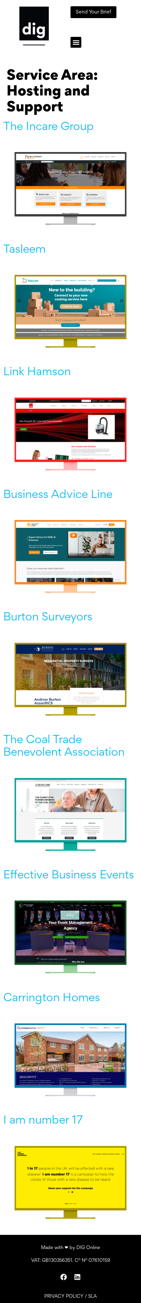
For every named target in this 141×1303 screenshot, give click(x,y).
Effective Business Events (68, 876)
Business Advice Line (57, 495)
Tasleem (24, 250)
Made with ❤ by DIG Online (70, 1248)
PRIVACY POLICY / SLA (70, 1296)
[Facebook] (63, 1277)
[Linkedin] (77, 1277)
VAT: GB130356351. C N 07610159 (70, 1261)
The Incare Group (48, 127)
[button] (75, 42)
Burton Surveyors (47, 617)
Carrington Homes (51, 998)
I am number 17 (43, 1121)
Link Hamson (37, 372)
